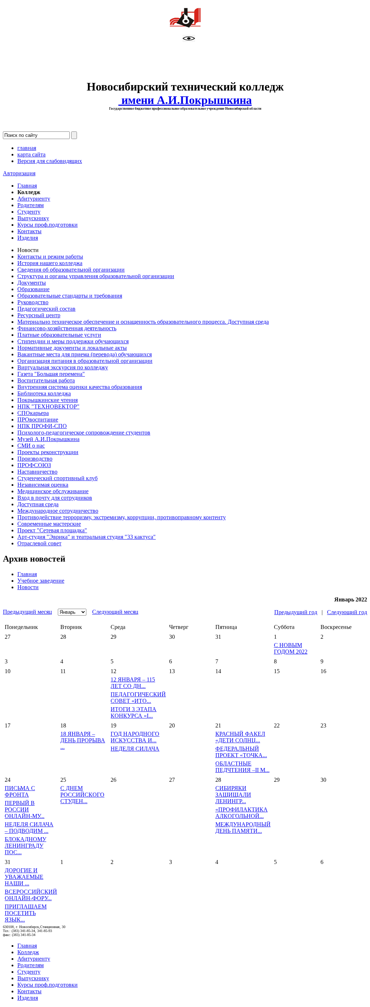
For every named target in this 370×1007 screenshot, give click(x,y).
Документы (31, 283)
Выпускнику (33, 218)
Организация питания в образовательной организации (84, 361)
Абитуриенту (33, 199)
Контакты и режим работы (50, 256)
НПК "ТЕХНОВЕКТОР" (48, 406)
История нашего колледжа (49, 263)
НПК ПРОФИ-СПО (42, 426)
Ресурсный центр (38, 315)
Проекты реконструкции (47, 452)
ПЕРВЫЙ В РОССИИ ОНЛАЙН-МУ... (24, 809)
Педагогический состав (46, 309)
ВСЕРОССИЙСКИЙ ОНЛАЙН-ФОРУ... (31, 895)
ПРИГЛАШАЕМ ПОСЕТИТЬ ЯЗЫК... (26, 913)
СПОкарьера (33, 413)
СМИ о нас (31, 445)
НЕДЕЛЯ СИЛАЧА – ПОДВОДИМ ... (29, 827)
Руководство (32, 302)
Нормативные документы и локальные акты (72, 348)
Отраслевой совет (39, 543)
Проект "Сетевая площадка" (52, 530)
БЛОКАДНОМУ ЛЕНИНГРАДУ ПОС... (25, 845)
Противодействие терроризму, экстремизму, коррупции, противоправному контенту (121, 517)
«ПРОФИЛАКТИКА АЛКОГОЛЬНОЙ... (241, 812)
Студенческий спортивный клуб (57, 478)
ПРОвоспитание (37, 419)
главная (26, 148)
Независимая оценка (42, 485)
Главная (27, 185)
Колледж (28, 952)
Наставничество (37, 472)
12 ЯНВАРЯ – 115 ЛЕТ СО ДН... (133, 682)
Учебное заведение (40, 581)
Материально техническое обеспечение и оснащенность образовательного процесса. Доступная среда (143, 322)
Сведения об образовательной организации (71, 270)
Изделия (27, 238)
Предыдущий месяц (27, 612)
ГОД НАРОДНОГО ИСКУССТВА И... (135, 737)
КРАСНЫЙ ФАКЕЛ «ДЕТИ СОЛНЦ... (240, 737)
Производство (34, 459)
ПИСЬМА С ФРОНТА (20, 791)
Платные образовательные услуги (59, 335)
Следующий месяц (115, 612)
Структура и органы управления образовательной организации (95, 276)
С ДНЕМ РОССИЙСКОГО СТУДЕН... (82, 794)
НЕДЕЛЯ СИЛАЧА (135, 749)
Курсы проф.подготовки (47, 225)
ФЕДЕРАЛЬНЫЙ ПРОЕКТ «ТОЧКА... (241, 752)
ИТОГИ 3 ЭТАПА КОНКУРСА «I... (133, 712)
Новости (28, 587)
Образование (33, 289)
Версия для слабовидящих (49, 161)
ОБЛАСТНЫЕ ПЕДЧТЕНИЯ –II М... (242, 766)
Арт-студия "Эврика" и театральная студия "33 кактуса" (86, 537)
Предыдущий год (295, 612)
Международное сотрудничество (57, 511)
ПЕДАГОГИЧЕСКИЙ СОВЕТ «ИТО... (138, 697)
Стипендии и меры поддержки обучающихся (73, 341)
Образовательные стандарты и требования (69, 296)
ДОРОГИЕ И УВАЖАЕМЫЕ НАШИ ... (24, 876)
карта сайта (31, 154)
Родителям (30, 205)
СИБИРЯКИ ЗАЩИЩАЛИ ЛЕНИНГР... (233, 794)
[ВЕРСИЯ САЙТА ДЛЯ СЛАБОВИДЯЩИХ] (188, 40)
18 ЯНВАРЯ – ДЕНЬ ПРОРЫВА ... (82, 740)
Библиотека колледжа (44, 393)
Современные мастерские (49, 524)
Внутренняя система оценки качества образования (79, 387)
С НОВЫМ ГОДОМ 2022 (290, 648)
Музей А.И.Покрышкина (48, 439)
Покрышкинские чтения (47, 400)
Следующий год (347, 612)
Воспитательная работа (46, 380)
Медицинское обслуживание (53, 491)
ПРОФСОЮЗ (34, 465)
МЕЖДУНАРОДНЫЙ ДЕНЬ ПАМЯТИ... (243, 827)
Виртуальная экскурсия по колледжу (62, 367)
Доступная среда (38, 504)
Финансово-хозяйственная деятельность (66, 328)
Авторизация (19, 173)
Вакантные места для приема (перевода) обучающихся (84, 354)
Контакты (29, 231)
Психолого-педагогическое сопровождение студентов (83, 432)
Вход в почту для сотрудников (54, 498)
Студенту (28, 212)
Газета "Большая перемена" (51, 374)
